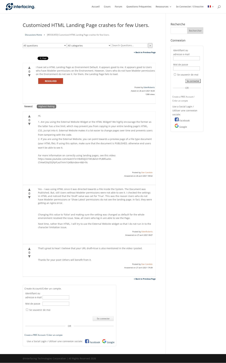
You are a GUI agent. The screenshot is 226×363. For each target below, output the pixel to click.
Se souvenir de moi (39, 309)
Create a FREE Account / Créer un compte (43, 335)
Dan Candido (147, 172)
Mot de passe (32, 303)
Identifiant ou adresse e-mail (33, 295)
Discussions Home (33, 35)
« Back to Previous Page (145, 52)
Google (110, 342)
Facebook (95, 342)
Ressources (162, 6)
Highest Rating (46, 106)
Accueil (96, 6)
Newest (28, 106)
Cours (107, 6)
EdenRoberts (149, 87)
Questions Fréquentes (138, 6)
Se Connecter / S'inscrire (189, 6)
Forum (118, 6)
